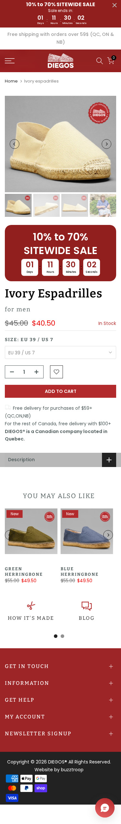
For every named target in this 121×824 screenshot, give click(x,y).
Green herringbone (24, 572)
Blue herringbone (80, 572)
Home (11, 81)
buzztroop (72, 769)
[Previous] (14, 144)
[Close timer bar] (114, 5)
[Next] (106, 144)
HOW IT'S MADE (31, 618)
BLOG (87, 618)
